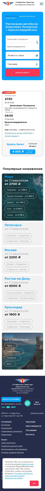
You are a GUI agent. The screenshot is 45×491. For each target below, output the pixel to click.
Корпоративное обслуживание (14, 449)
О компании (6, 422)
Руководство (6, 428)
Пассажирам (31, 430)
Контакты (30, 434)
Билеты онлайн (11, 399)
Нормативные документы (11, 431)
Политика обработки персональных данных (19, 474)
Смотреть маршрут (11, 136)
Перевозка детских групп (12, 446)
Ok (34, 483)
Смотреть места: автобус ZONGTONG (18, 133)
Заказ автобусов (8, 443)
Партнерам (30, 422)
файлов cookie (27, 464)
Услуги (4, 440)
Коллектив (5, 425)
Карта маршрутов (33, 426)
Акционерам (6, 435)
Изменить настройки (14, 478)
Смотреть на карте (37, 413)
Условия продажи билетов (12, 452)
